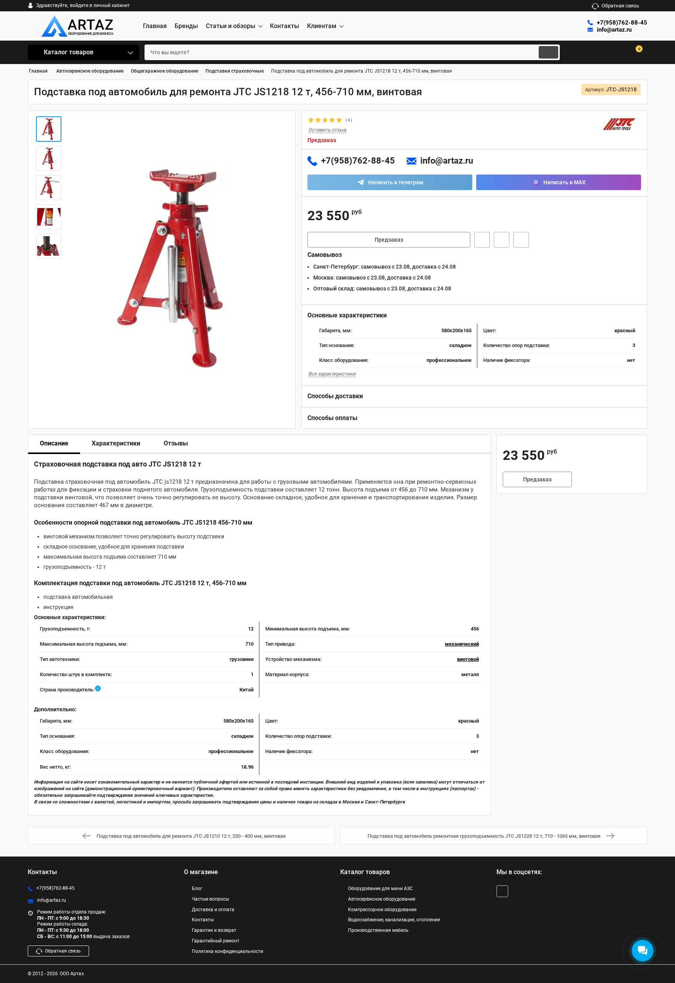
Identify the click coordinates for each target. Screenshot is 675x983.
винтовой (468, 659)
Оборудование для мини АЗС (380, 888)
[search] (548, 52)
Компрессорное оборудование (382, 909)
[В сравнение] (521, 240)
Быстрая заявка (482, 240)
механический (462, 644)
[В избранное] (501, 240)
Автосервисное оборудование (381, 899)
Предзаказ (389, 240)
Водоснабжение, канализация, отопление (394, 919)
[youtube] (502, 891)
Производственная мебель (378, 930)
